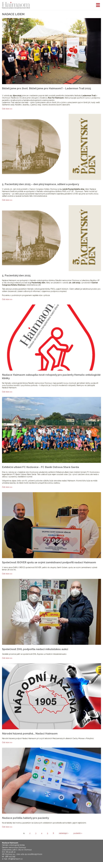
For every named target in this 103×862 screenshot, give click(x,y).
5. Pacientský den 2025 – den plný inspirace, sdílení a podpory (40, 184)
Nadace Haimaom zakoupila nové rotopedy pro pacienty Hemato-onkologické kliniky (51, 376)
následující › (64, 833)
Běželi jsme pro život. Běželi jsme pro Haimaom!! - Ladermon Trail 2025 (46, 88)
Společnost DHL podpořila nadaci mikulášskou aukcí (35, 649)
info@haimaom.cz (15, 859)
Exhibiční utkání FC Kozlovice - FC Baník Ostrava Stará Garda (40, 467)
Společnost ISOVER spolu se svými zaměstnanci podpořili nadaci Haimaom (49, 562)
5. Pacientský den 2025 (16, 275)
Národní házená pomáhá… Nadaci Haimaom (30, 733)
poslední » (77, 833)
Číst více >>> (7, 109)
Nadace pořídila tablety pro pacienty (25, 817)
